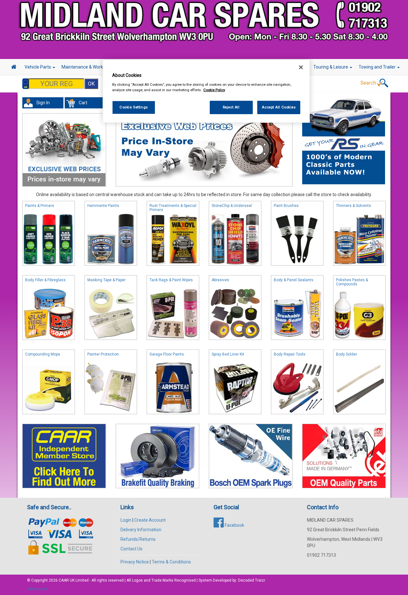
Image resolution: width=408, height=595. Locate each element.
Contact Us (131, 548)
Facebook (234, 525)
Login (125, 520)
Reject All (231, 107)
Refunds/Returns (138, 539)
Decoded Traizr (251, 580)
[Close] (301, 67)
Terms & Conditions (171, 561)
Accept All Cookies (278, 107)
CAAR (64, 580)
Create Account (150, 520)
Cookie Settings (134, 107)
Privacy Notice (134, 561)
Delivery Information (140, 529)
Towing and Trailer (378, 67)
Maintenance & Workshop (88, 67)
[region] (206, 91)
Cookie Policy (214, 89)
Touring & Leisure (331, 67)
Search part (37, 589)
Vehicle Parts (38, 67)
